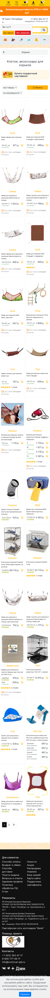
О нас (5, 891)
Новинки (32, 871)
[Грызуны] (21, 39)
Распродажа (34, 868)
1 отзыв (14, 387)
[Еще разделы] (44, 39)
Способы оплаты (11, 861)
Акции (30, 865)
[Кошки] (5, 39)
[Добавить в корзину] (21, 145)
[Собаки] (13, 39)
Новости (32, 861)
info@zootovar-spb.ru (13, 962)
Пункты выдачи (10, 875)
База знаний (34, 875)
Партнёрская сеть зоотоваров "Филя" (23, 928)
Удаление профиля (12, 881)
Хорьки (26, 52)
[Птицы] (36, 39)
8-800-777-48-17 (11, 958)
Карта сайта (33, 878)
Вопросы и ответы (12, 878)
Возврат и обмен (11, 865)
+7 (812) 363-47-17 (39, 19)
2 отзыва (14, 688)
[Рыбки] (29, 39)
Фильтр (38, 87)
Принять (25, 994)
